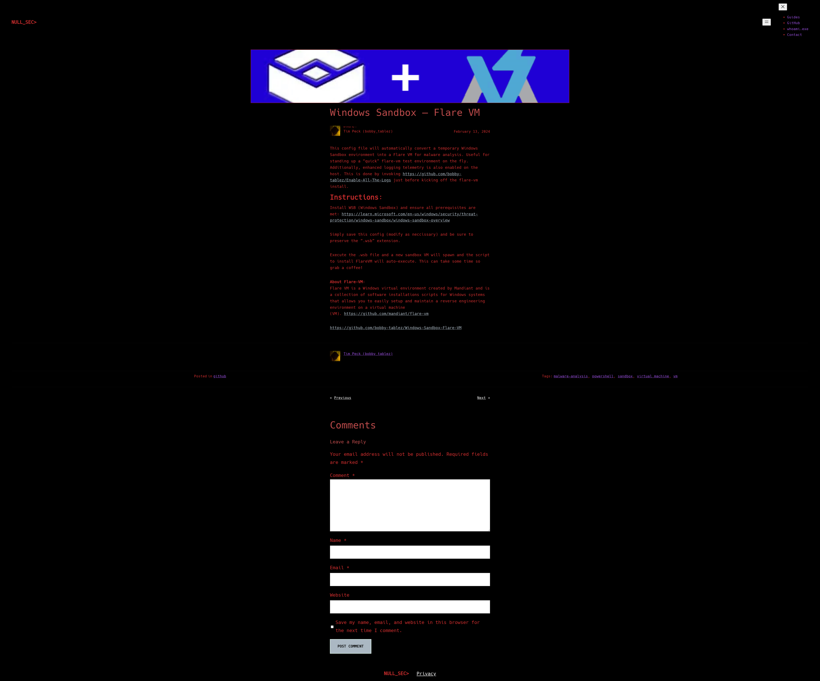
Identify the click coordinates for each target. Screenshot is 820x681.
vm (675, 376)
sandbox (625, 376)
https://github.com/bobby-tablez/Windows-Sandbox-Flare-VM (395, 328)
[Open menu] (766, 22)
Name (338, 540)
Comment (342, 475)
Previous (342, 398)
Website (339, 595)
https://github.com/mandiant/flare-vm (386, 314)
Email (339, 567)
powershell (603, 376)
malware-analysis (571, 376)
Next (481, 398)
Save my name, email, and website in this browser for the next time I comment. (407, 626)
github (219, 376)
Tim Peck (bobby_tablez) (368, 354)
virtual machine (653, 376)
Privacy (426, 673)
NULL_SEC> (24, 22)
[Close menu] (783, 6)
